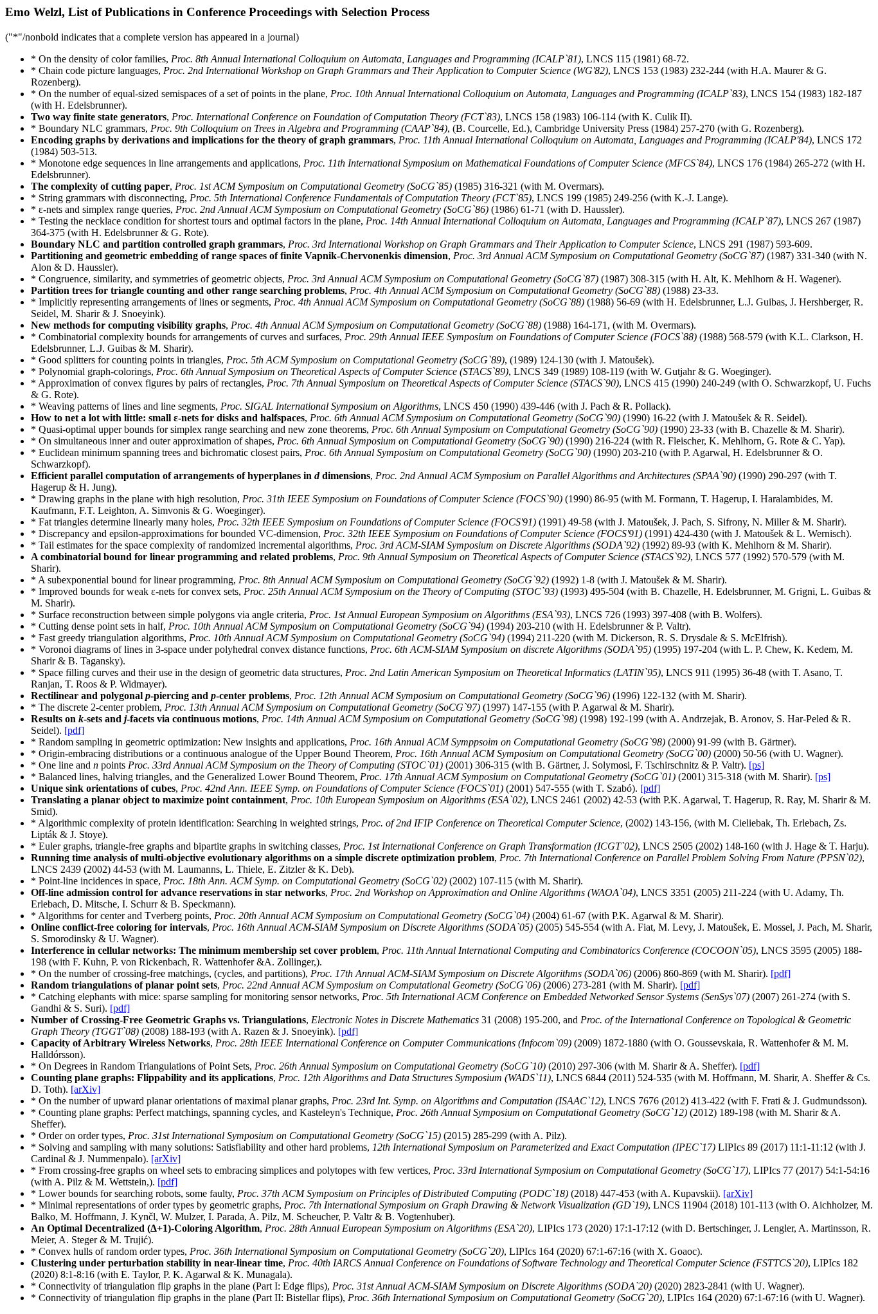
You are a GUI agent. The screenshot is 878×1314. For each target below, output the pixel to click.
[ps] (756, 765)
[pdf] (74, 730)
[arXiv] (85, 1089)
